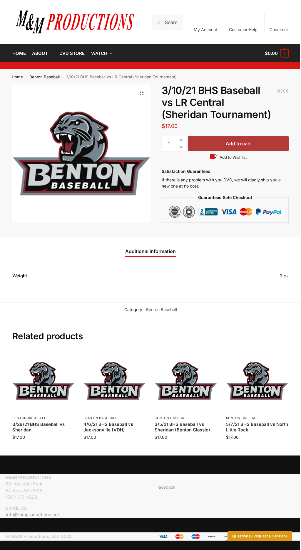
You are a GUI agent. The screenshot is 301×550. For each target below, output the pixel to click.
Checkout (279, 29)
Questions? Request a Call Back (259, 536)
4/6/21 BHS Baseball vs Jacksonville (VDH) (108, 427)
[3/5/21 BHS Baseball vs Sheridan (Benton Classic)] (186, 381)
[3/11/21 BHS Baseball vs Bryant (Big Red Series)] (286, 91)
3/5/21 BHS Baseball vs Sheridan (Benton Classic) (182, 427)
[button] (277, 53)
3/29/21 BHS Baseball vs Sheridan (38, 427)
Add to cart (238, 143)
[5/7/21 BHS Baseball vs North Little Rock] (257, 381)
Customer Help (243, 29)
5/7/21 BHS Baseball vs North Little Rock (257, 427)
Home (17, 77)
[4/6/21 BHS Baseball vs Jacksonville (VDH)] (114, 381)
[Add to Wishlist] (67, 357)
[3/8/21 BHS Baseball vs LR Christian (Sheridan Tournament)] (280, 91)
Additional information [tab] (150, 251)
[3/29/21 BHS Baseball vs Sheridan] (43, 381)
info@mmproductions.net (32, 514)
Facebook (165, 487)
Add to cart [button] (43, 449)
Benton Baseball (44, 77)
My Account (205, 29)
